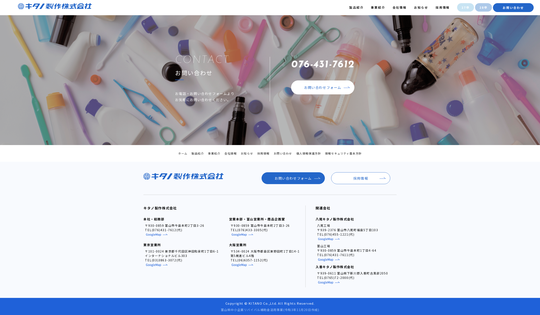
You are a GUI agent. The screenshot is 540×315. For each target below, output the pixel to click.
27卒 (466, 7)
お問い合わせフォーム (322, 87)
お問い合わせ (513, 7)
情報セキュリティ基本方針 (343, 153)
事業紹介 (378, 7)
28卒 (483, 7)
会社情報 (400, 7)
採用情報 (443, 7)
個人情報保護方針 (308, 153)
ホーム (183, 153)
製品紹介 (356, 7)
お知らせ (421, 7)
